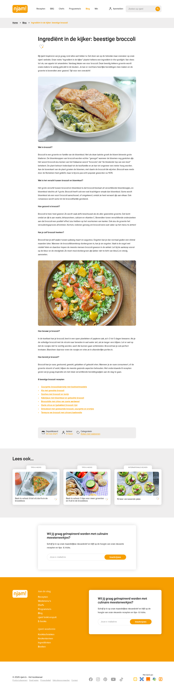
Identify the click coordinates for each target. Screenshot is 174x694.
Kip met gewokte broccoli (52, 391)
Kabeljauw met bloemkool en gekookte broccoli (62, 398)
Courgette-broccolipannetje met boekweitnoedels (64, 387)
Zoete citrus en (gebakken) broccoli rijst (59, 405)
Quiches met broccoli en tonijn (55, 394)
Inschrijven (115, 557)
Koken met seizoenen (90, 434)
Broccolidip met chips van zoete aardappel (60, 402)
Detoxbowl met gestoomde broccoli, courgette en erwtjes (67, 409)
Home (15, 23)
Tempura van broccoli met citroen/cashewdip (61, 413)
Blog (24, 23)
